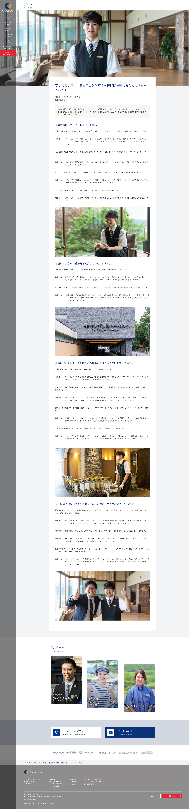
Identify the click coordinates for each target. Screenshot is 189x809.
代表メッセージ (30, 781)
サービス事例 (55, 786)
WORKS (8, 53)
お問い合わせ (172, 796)
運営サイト (54, 788)
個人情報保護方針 (89, 784)
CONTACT (8, 47)
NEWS (8, 41)
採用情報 (73, 779)
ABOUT (8, 17)
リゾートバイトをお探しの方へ (93, 782)
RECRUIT (8, 35)
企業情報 (73, 782)
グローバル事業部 (56, 784)
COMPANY (8, 29)
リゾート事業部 (56, 781)
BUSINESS (8, 23)
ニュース (73, 784)
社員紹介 (28, 784)
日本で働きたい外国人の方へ (93, 779)
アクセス (151, 796)
